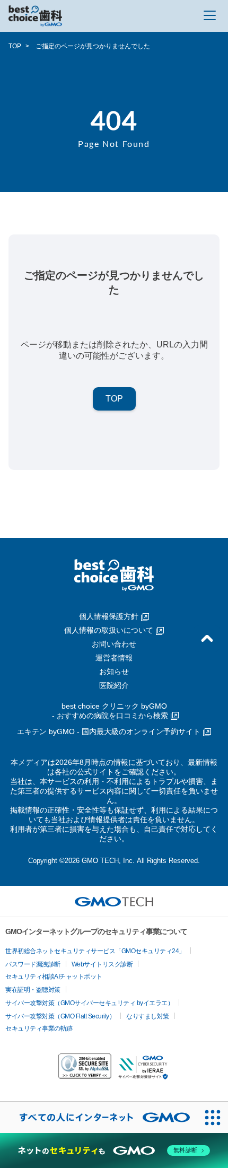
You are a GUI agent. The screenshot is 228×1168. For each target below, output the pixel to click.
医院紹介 (114, 685)
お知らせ (114, 671)
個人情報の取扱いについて (108, 630)
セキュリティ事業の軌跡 (39, 1028)
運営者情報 (114, 657)
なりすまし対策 (147, 1016)
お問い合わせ (114, 644)
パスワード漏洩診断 (32, 964)
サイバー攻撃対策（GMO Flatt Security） (60, 1016)
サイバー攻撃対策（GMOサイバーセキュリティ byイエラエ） (89, 1003)
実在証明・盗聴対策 (32, 989)
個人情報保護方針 (108, 616)
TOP (14, 46)
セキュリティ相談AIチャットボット (53, 976)
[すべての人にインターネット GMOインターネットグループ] (98, 1117)
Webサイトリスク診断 (102, 964)
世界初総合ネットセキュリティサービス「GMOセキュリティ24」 (95, 951)
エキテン (108, 731)
